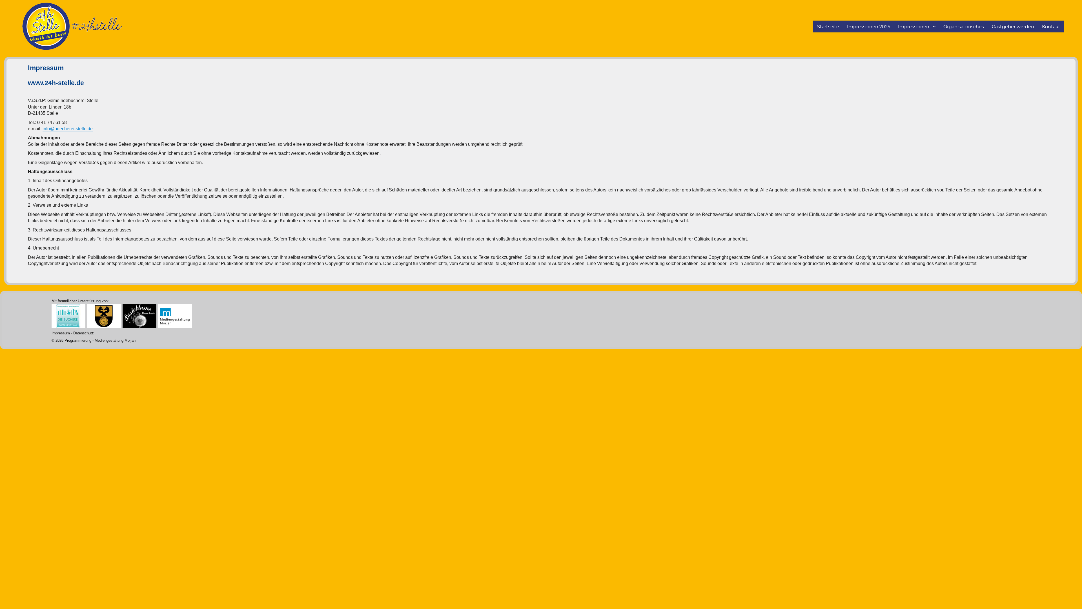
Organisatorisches (963, 26)
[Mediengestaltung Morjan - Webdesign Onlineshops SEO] (175, 315)
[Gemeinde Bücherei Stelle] (68, 315)
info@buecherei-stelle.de (68, 128)
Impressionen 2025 (868, 26)
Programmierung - (94, 340)
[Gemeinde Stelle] (104, 315)
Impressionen (913, 26)
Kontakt (1051, 26)
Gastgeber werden (1013, 26)
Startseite (828, 26)
